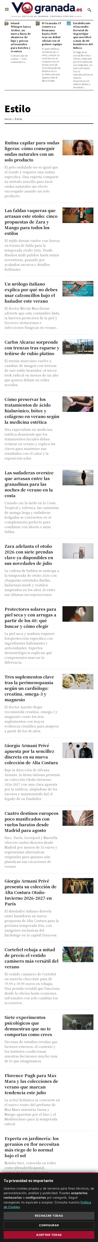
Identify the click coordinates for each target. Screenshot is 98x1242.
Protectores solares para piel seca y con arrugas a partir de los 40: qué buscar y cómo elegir (30, 617)
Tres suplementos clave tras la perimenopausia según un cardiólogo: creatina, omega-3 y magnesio (29, 688)
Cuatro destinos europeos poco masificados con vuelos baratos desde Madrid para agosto (31, 821)
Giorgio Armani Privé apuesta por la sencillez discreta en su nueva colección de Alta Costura (31, 753)
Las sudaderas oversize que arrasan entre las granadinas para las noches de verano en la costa (29, 484)
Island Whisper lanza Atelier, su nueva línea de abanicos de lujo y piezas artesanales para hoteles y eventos (21, 37)
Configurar (49, 1225)
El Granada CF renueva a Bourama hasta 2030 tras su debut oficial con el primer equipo (52, 33)
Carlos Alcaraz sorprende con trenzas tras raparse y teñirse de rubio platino (32, 347)
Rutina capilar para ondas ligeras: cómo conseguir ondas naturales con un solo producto (32, 151)
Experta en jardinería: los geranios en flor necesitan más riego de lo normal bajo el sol (32, 1146)
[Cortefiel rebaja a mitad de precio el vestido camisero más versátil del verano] (78, 954)
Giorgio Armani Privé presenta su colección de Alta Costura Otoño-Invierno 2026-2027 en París (31, 892)
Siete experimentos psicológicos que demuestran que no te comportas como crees (28, 1025)
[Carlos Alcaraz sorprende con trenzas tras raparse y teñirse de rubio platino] (78, 347)
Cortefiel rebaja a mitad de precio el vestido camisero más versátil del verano (31, 957)
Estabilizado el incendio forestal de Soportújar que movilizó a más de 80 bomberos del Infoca (83, 35)
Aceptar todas (49, 1235)
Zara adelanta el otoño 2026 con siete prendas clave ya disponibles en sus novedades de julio (29, 554)
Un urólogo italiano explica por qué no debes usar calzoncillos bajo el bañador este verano (31, 292)
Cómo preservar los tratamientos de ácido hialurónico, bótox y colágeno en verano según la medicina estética (32, 410)
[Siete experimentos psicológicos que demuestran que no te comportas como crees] (78, 1022)
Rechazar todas (49, 1215)
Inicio (8, 119)
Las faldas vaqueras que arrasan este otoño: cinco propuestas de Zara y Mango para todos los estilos (31, 221)
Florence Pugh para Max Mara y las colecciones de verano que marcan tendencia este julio (31, 1083)
